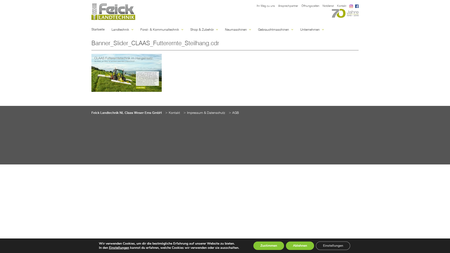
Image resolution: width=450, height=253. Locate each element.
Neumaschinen (236, 29)
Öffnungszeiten (310, 6)
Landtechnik (121, 29)
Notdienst (328, 6)
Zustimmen (268, 245)
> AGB (234, 113)
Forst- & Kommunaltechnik (160, 29)
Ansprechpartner (288, 6)
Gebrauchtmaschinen (274, 29)
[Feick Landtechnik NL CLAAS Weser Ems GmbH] (113, 11)
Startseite (98, 29)
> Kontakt (172, 113)
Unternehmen (310, 29)
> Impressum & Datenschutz (204, 113)
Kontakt (341, 6)
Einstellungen (119, 248)
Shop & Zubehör (202, 29)
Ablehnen (300, 245)
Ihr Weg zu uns (266, 6)
